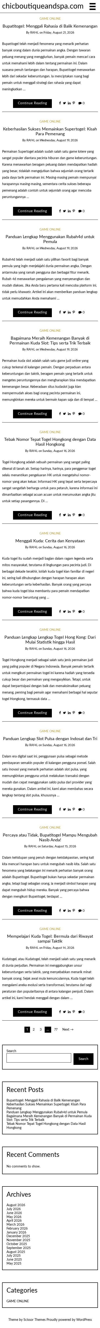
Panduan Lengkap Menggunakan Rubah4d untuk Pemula (47, 1112)
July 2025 (14, 1255)
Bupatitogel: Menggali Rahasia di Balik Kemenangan (50, 26)
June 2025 (14, 1259)
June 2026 (14, 1213)
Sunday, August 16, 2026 (59, 451)
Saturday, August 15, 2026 (59, 846)
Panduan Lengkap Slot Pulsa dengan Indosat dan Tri (50, 739)
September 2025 (19, 1248)
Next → (67, 1029)
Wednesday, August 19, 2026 (59, 140)
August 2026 (16, 1205)
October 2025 (17, 1244)
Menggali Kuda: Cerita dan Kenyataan (50, 541)
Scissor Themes (34, 1320)
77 (55, 1029)
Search (11, 1051)
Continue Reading (32, 103)
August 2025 (16, 1252)
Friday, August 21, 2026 (58, 32)
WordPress (84, 1320)
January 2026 (16, 1232)
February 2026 (17, 1228)
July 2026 (14, 1209)
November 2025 (18, 1240)
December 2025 (18, 1236)
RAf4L (34, 32)
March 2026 (15, 1224)
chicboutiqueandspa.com (42, 6)
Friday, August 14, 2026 (58, 947)
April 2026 (14, 1220)
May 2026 (14, 1217)
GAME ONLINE (50, 18)
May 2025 (14, 1263)
